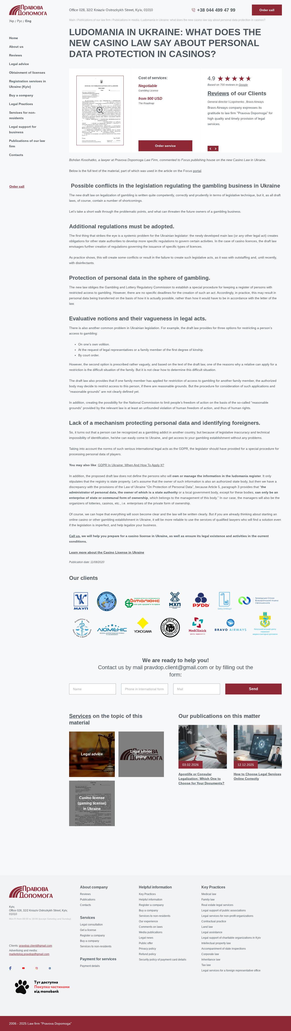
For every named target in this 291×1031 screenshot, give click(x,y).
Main (72, 20)
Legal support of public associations (223, 910)
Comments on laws (151, 926)
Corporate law (210, 954)
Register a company (92, 935)
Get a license (88, 930)
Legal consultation (91, 924)
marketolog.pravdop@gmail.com (29, 954)
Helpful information (150, 899)
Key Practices (147, 894)
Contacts (16, 155)
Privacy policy (147, 948)
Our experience (148, 921)
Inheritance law (210, 959)
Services (80, 716)
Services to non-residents (95, 946)
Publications (87, 899)
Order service (165, 146)
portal (197, 171)
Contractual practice (213, 921)
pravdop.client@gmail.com (35, 945)
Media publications (150, 932)
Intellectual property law (216, 943)
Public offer (146, 943)
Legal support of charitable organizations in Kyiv (231, 937)
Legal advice (19, 64)
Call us (74, 536)
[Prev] (210, 148)
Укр (11, 21)
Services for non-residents (22, 115)
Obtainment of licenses (27, 72)
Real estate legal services (217, 905)
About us (16, 46)
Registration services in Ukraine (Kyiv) (27, 83)
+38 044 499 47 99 (216, 10)
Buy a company (21, 95)
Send (253, 689)
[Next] (215, 148)
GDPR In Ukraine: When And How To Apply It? (131, 465)
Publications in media (126, 20)
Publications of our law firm (27, 143)
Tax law (206, 965)
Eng (28, 21)
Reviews (15, 55)
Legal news (146, 937)
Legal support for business (22, 129)
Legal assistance (211, 932)
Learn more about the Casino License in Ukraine (106, 552)
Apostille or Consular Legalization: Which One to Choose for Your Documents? (201, 778)
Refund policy (147, 954)
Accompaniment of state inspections (223, 948)
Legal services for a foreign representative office (231, 970)
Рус (19, 21)
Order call (16, 186)
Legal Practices (21, 104)
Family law (208, 899)
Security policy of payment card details (162, 959)
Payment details (90, 966)
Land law (207, 926)
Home (13, 38)
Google (243, 84)
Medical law (208, 894)
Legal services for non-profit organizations (227, 916)
